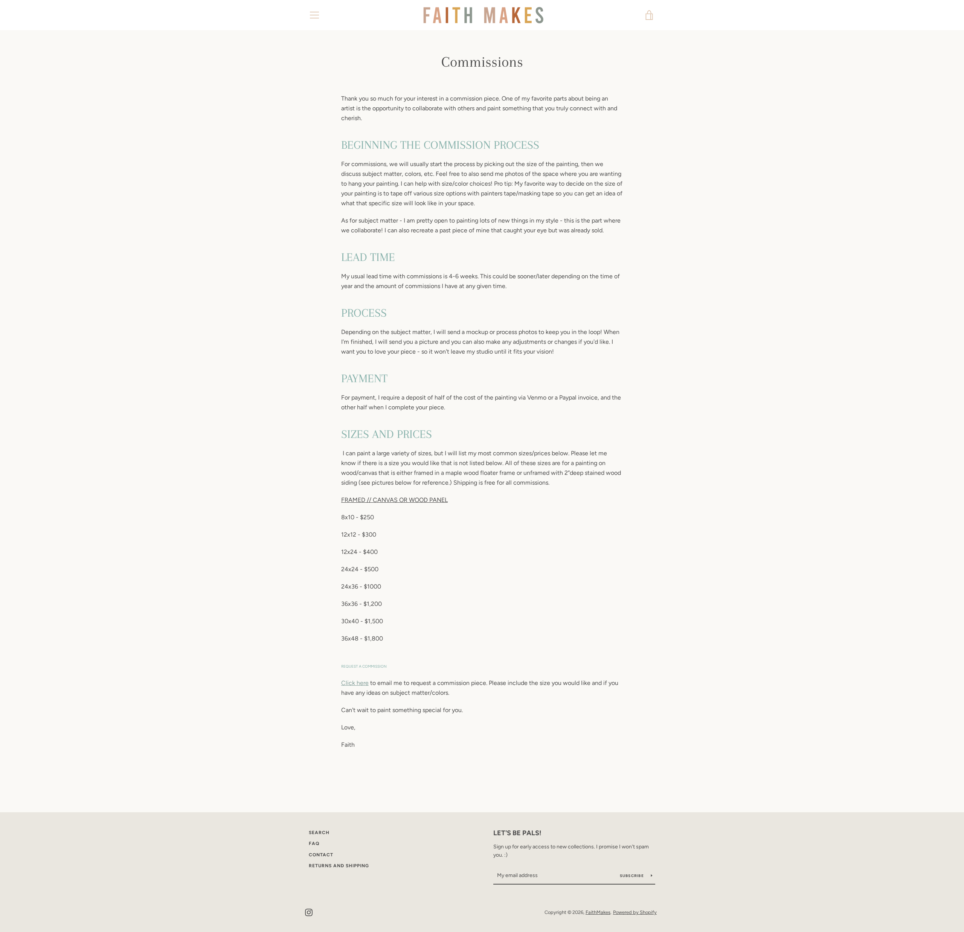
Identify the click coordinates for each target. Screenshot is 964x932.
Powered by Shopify (635, 912)
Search (319, 832)
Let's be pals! (517, 833)
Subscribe (632, 875)
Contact (321, 854)
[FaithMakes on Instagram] (309, 911)
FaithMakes (598, 912)
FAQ (314, 843)
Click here (355, 682)
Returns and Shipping (339, 865)
